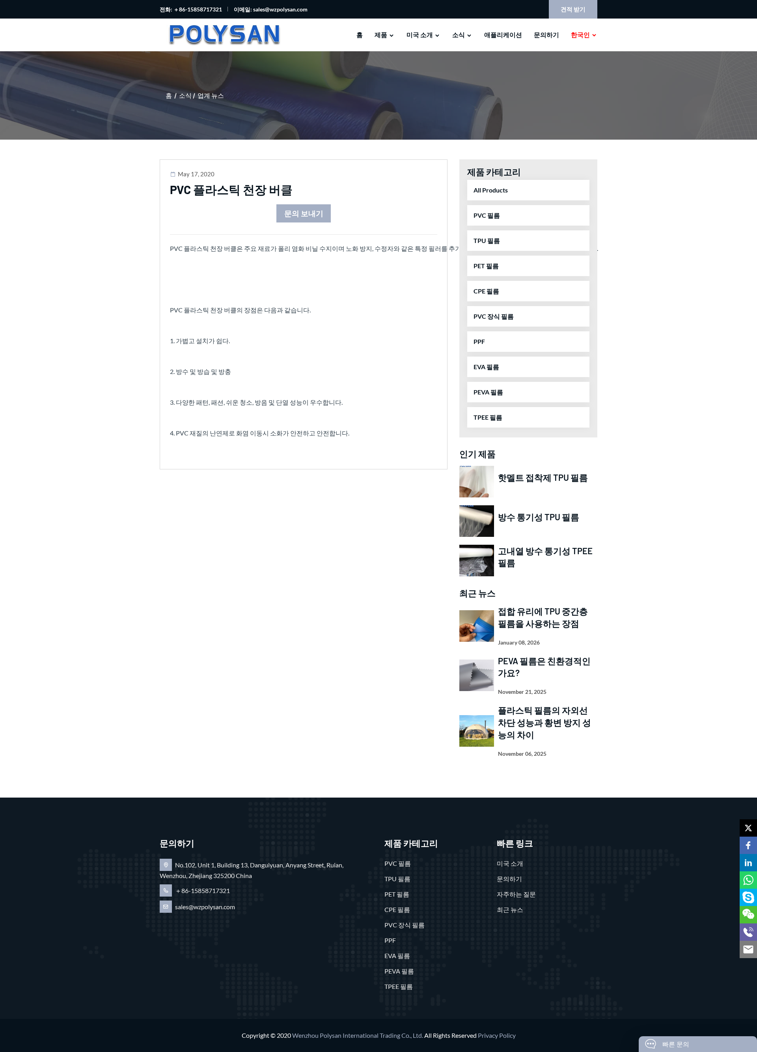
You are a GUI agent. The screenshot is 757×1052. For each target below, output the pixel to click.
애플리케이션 (503, 34)
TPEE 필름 (488, 417)
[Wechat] (748, 914)
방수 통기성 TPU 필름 (538, 517)
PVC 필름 (487, 215)
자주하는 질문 (516, 894)
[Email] (748, 949)
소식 (458, 34)
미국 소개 (419, 34)
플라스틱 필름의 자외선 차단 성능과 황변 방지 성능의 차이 (544, 722)
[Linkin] (748, 862)
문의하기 (546, 34)
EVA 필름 (486, 366)
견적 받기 (573, 9)
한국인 (580, 34)
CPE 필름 (486, 291)
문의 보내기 (303, 213)
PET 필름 (486, 265)
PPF (479, 341)
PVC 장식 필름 (494, 316)
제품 (381, 34)
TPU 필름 (487, 240)
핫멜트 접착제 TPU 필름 (543, 477)
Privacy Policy (497, 1035)
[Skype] (748, 897)
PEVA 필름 (488, 392)
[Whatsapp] (748, 880)
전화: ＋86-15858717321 (191, 9)
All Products (491, 190)
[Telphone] (748, 932)
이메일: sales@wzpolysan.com (271, 9)
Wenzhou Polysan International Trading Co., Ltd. (357, 1035)
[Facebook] (748, 845)
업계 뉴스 (211, 95)
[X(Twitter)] (748, 828)
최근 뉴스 (510, 909)
